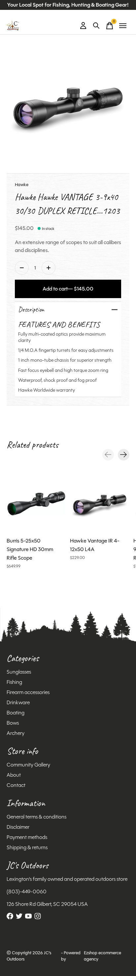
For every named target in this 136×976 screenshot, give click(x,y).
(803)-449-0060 (27, 891)
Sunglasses (19, 672)
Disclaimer (18, 827)
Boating (15, 712)
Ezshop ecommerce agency (102, 956)
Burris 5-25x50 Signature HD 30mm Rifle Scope (30, 549)
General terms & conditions (36, 817)
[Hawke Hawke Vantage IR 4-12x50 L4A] (99, 503)
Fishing (14, 682)
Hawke (21, 184)
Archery (15, 733)
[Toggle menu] (122, 25)
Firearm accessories (28, 692)
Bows (13, 723)
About (14, 775)
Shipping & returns (27, 847)
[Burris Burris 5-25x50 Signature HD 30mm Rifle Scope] (36, 503)
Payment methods (27, 837)
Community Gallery (28, 764)
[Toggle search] (96, 25)
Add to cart (68, 289)
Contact (16, 785)
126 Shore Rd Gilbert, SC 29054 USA (47, 904)
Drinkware (18, 702)
